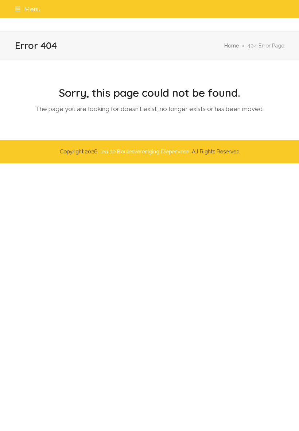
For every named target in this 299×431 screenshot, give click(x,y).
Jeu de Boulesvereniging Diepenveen (144, 151)
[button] (27, 9)
